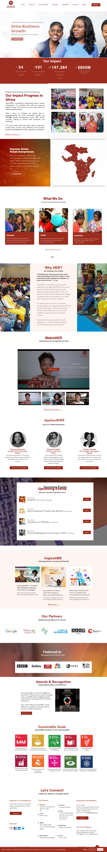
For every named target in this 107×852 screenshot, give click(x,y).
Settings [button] (85, 849)
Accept (100, 849)
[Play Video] (30, 399)
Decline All (92, 849)
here (81, 834)
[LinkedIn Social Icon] (19, 828)
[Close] (105, 849)
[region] (19, 230)
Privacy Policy (62, 849)
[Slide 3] (53, 53)
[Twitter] (23, 828)
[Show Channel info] (87, 347)
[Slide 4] (64, 709)
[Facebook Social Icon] (15, 828)
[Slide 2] (66, 709)
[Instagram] (11, 828)
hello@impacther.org (92, 812)
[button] (75, 5)
